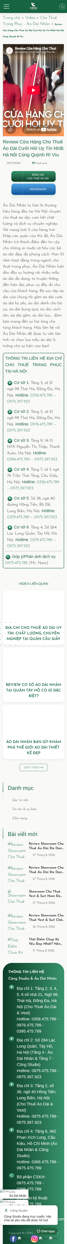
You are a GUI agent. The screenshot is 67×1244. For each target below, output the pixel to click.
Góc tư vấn (20, 800)
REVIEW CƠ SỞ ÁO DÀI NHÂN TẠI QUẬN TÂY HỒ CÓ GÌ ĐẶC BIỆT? (33, 690)
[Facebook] (13, 1239)
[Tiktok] (43, 1239)
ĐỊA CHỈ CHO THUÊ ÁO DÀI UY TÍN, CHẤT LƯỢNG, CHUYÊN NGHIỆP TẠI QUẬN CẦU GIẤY (33, 633)
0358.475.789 (41, 395)
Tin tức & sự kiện (24, 809)
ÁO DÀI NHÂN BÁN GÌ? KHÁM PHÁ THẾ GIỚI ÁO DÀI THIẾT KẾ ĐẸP (33, 747)
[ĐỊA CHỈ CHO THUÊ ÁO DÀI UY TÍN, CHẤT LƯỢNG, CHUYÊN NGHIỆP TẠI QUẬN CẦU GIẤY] (33, 607)
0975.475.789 (16, 563)
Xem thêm (32, 767)
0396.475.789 (18, 459)
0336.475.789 (48, 482)
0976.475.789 (41, 424)
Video (30, 18)
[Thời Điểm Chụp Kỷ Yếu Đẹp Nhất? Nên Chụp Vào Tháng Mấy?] (17, 945)
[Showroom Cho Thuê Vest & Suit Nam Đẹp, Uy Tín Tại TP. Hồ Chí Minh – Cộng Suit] (17, 898)
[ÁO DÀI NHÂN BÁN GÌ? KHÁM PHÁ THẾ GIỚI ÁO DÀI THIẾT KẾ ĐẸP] (33, 721)
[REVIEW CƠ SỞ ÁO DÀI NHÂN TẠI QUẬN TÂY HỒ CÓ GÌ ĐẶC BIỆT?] (33, 664)
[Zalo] (53, 1239)
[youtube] (24, 1239)
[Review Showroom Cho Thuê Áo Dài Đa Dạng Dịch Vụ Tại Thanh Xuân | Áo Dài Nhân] (17, 850)
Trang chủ (11, 18)
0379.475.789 (18, 517)
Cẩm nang (19, 818)
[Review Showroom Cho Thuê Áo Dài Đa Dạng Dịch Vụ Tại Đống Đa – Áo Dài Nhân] (17, 874)
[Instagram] (34, 1239)
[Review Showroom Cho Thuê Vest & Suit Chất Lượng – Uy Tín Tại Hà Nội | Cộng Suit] (17, 921)
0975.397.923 (18, 401)
